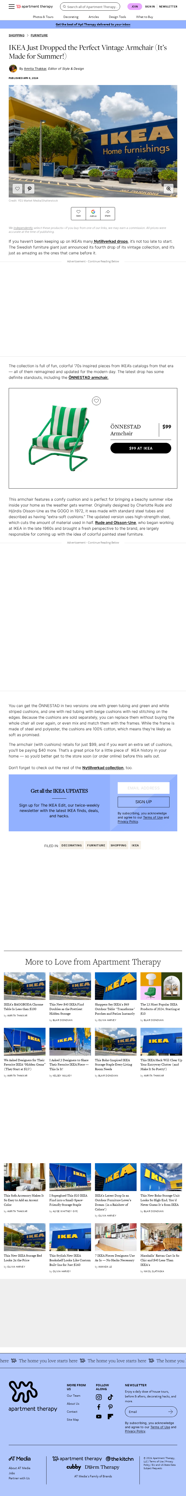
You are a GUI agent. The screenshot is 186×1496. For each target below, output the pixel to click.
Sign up (143, 802)
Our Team (73, 1395)
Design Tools (117, 16)
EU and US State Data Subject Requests (160, 1466)
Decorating (70, 16)
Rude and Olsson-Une (115, 522)
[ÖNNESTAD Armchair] (59, 438)
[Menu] (12, 6)
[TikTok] (110, 1397)
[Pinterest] (110, 1407)
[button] (168, 189)
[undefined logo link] (34, 6)
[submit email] (170, 1411)
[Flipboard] (110, 1416)
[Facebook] (99, 1407)
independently (23, 228)
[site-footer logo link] (20, 1459)
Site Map (73, 1419)
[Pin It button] (29, 189)
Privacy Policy (128, 821)
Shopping (16, 35)
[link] (25, 1007)
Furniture (39, 35)
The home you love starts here (40, 1361)
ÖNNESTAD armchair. (88, 377)
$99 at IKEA (141, 448)
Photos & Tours (43, 16)
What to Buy (144, 16)
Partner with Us (19, 1478)
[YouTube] (99, 1416)
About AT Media (19, 1467)
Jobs (12, 1473)
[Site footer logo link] (35, 1395)
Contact (72, 1411)
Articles (94, 16)
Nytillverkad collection (103, 767)
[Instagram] (99, 1397)
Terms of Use (153, 817)
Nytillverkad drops (110, 241)
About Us (73, 1403)
